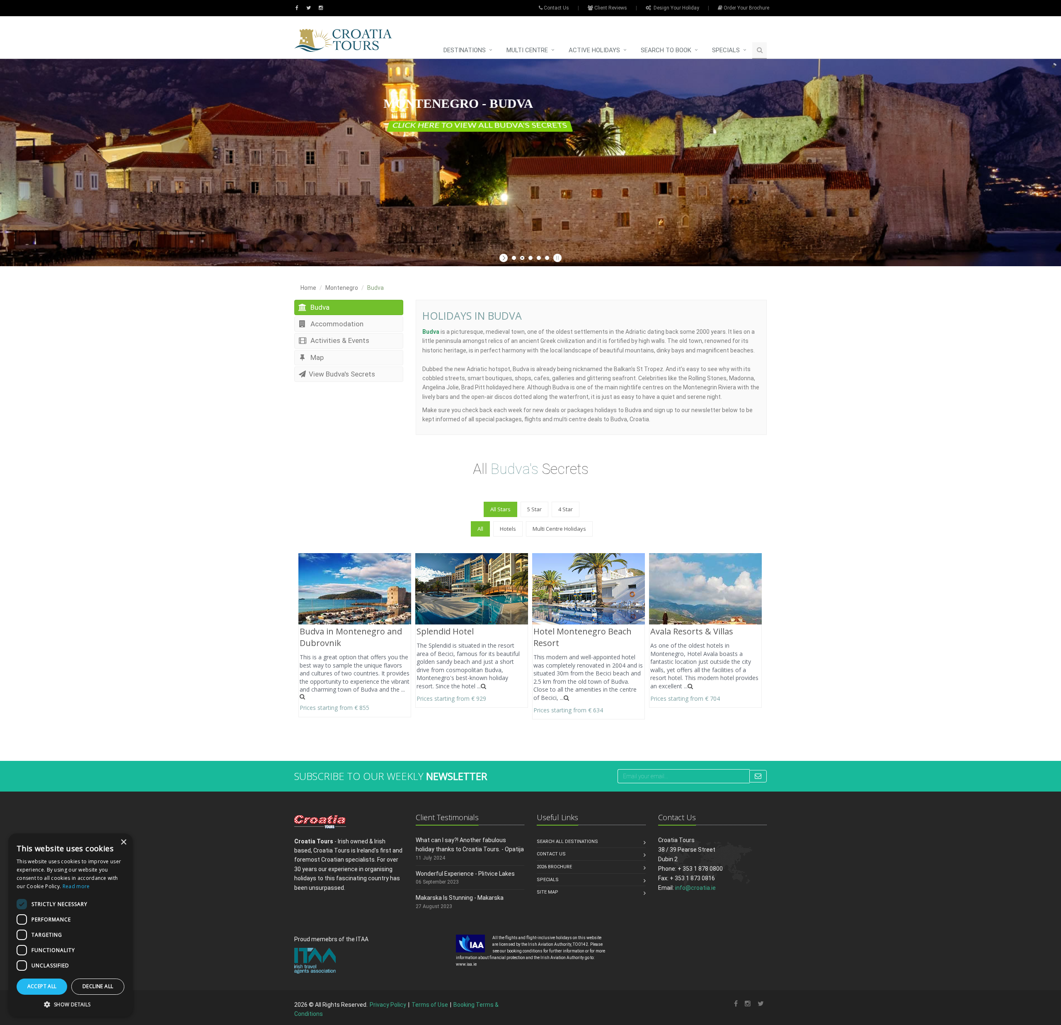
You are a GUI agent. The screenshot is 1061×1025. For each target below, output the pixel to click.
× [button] (123, 842)
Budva (319, 307)
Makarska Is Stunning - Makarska (460, 897)
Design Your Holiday (675, 8)
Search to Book (666, 50)
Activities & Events (339, 340)
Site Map (547, 892)
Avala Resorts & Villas (691, 631)
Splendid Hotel (445, 631)
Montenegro (341, 287)
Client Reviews (610, 8)
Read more (76, 886)
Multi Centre (527, 50)
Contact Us (556, 8)
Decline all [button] (97, 986)
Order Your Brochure (745, 8)
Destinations (464, 50)
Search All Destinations (567, 841)
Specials (726, 50)
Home (308, 287)
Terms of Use (430, 1004)
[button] (70, 1004)
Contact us (551, 854)
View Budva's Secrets (342, 374)
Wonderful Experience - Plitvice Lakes (465, 873)
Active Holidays (594, 50)
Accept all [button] (42, 986)
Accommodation (336, 324)
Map (316, 357)
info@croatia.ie (695, 887)
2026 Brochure (554, 867)
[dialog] (70, 925)
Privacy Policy (388, 1004)
